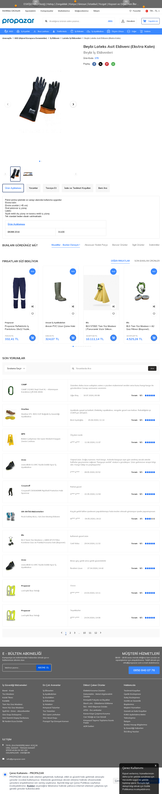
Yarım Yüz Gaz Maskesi (13, 707)
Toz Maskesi (8, 694)
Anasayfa (7, 38)
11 (90, 632)
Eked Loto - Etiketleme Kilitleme (98, 703)
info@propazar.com (16, 759)
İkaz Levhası (43, 31)
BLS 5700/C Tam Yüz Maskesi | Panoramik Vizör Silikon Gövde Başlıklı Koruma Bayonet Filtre (101, 328)
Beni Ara (102, 188)
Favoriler (137, 11)
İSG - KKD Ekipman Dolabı (95, 706)
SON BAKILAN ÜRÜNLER (147, 260)
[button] (39, 161)
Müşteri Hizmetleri (132, 707)
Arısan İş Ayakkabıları (55, 322)
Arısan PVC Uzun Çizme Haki (60, 326)
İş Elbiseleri (48, 690)
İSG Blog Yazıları (131, 731)
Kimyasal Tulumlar (51, 707)
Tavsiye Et (51, 188)
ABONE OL (43, 667)
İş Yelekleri (48, 704)
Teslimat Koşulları (132, 690)
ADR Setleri (88, 726)
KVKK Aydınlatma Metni (135, 714)
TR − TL (154, 11)
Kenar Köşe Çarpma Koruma (96, 713)
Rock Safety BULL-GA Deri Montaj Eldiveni (40, 516)
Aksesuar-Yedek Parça (96, 244)
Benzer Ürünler (120, 244)
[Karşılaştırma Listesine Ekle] (32, 306)
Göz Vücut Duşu (50, 718)
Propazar (9, 322)
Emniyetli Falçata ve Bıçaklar (96, 700)
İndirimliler (154, 244)
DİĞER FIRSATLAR (120, 260)
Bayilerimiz (129, 704)
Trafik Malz (62, 31)
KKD (11, 31)
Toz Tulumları (49, 711)
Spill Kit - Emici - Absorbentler (16, 711)
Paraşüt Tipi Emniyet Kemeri (56, 721)
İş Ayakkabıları (49, 694)
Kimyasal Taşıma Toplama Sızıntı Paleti (98, 721)
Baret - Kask (8, 690)
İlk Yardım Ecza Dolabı (12, 721)
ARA (110, 21)
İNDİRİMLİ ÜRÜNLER (11, 11)
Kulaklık (5, 701)
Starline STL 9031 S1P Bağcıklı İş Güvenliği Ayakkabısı (40, 415)
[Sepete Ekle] (32, 338)
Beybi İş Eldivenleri (98, 52)
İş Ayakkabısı (98, 31)
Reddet (31, 785)
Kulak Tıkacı (7, 697)
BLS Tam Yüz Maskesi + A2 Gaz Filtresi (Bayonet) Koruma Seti (140, 328)
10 (84, 632)
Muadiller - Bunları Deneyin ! (66, 244)
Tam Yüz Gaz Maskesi (12, 704)
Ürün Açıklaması (13, 188)
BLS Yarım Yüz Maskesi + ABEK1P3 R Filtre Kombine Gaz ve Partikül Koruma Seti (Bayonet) (43, 541)
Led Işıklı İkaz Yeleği (30, 590)
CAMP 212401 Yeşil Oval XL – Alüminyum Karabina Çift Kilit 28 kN (39, 390)
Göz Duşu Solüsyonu (11, 714)
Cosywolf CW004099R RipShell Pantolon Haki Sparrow (42, 491)
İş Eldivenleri (48, 701)
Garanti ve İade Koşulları (135, 711)
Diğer (134, 31)
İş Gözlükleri (48, 697)
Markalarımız (64, 11)
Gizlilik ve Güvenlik (132, 701)
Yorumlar (33, 188)
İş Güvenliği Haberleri (133, 728)
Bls (87, 322)
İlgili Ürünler (138, 244)
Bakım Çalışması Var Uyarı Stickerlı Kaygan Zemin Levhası (40, 440)
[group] (40, 101)
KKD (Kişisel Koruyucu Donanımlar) (31, 38)
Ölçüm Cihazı (118, 31)
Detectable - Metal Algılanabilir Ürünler (97, 695)
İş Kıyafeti (25, 31)
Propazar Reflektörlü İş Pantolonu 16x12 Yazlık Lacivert (17, 328)
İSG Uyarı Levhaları (51, 714)
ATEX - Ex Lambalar (92, 710)
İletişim (96, 11)
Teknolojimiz (129, 718)
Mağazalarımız (82, 11)
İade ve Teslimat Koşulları (77, 188)
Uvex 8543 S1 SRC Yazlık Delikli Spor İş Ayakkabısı (38, 465)
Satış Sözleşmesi (132, 697)
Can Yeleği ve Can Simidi (94, 717)
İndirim (147, 31)
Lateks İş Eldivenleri (71, 38)
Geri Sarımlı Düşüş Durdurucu (15, 718)
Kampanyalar (47, 11)
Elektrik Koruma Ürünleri (94, 690)
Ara (152, 368)
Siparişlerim (30, 11)
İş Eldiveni (79, 31)
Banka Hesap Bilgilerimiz (135, 724)
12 (95, 632)
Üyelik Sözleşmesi (132, 694)
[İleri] (100, 633)
